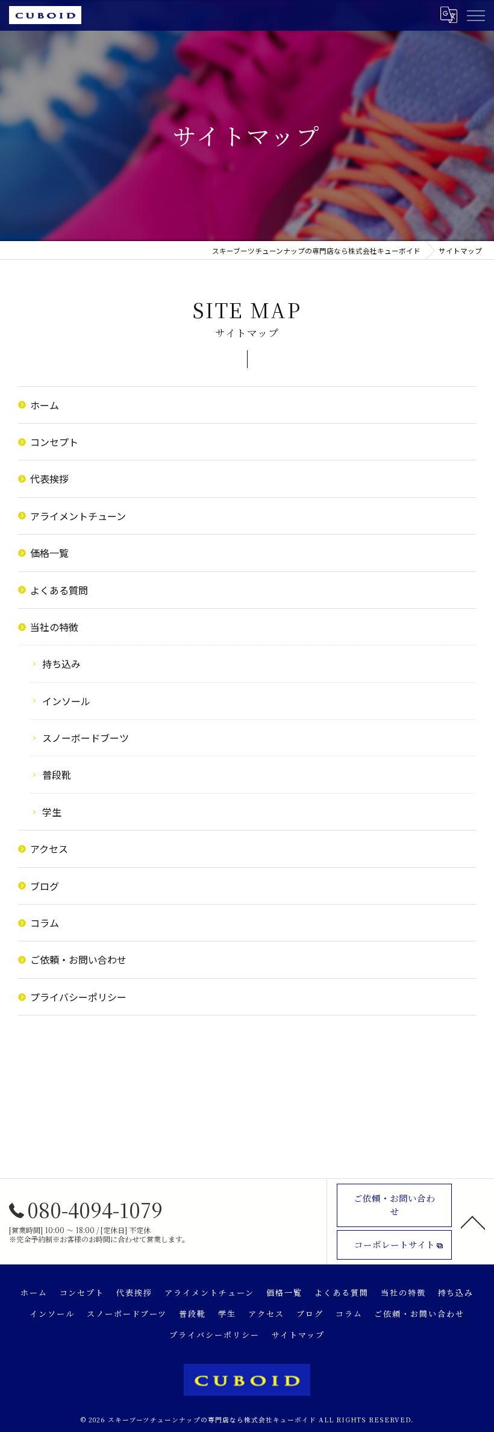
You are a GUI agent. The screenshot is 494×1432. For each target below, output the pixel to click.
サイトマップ (298, 1334)
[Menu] (475, 15)
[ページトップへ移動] (473, 1222)
